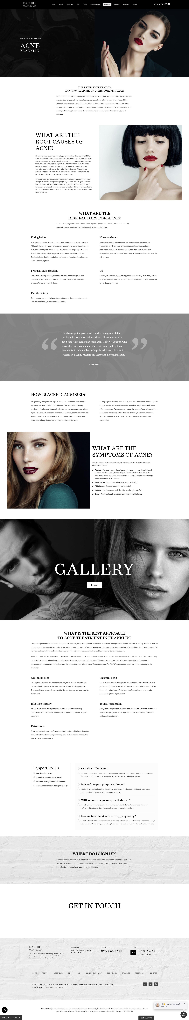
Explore (94, 585)
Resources (126, 4)
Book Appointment (11, 1018)
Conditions (107, 4)
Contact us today (67, 867)
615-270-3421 (128, 1011)
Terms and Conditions (54, 988)
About (61, 4)
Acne (40, 39)
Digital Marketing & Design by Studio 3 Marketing (93, 984)
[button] (5, 1010)
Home (53, 4)
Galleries (116, 4)
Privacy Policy (38, 988)
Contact (135, 4)
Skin (78, 4)
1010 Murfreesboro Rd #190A (81, 952)
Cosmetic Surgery (95, 4)
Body (85, 4)
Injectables (70, 4)
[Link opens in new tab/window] (145, 984)
